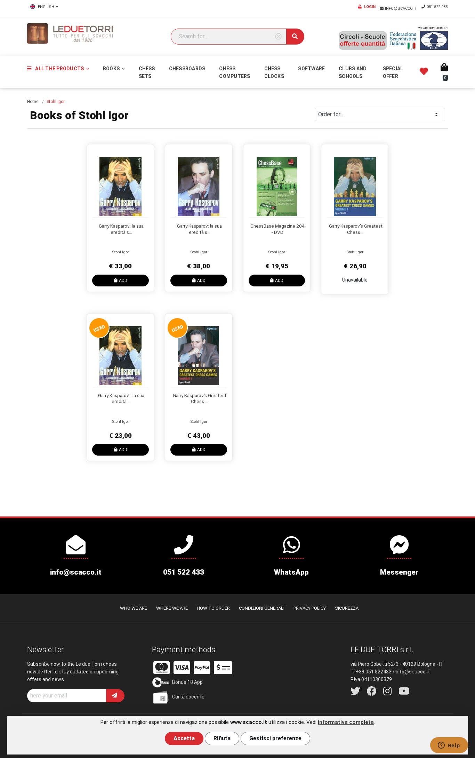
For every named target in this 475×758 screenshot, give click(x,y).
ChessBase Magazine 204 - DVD (277, 229)
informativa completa (346, 722)
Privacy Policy (309, 608)
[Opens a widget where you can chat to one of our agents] (449, 746)
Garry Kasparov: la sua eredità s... (121, 229)
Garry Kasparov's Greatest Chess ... (356, 229)
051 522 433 (437, 7)
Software (311, 68)
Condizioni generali (261, 608)
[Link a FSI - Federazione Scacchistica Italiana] (403, 40)
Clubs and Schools (353, 72)
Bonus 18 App (187, 682)
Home (32, 101)
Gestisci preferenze (275, 738)
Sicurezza (347, 608)
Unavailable (355, 280)
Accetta (184, 738)
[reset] (278, 37)
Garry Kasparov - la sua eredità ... (121, 398)
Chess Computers (234, 72)
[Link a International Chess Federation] (434, 40)
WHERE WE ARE (172, 608)
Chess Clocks (274, 72)
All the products (59, 68)
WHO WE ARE (133, 608)
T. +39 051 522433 (371, 671)
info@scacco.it (401, 8)
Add (123, 280)
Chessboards (187, 68)
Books (112, 68)
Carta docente (188, 697)
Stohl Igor (120, 252)
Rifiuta (222, 738)
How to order (213, 608)
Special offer (393, 72)
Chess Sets (147, 72)
